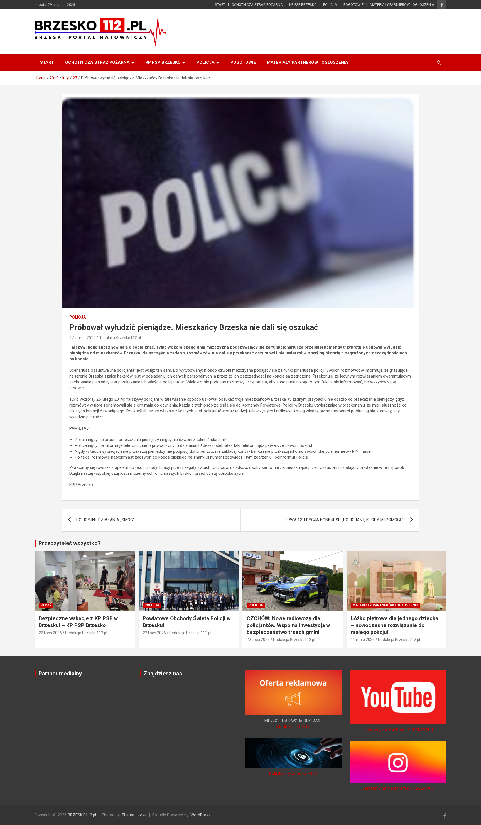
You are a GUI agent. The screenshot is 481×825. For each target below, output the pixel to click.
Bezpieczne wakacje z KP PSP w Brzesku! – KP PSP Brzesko (78, 621)
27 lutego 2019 (82, 338)
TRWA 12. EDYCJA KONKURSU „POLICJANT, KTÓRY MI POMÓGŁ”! (345, 519)
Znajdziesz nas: (164, 673)
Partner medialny (60, 673)
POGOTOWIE (353, 5)
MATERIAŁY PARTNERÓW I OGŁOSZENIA (402, 5)
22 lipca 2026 (50, 633)
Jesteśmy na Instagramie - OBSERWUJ (398, 788)
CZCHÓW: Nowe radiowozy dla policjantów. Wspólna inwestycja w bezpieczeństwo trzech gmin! (288, 625)
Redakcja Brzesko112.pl (120, 338)
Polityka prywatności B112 (293, 773)
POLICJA (330, 5)
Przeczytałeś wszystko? (69, 543)
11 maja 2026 (363, 639)
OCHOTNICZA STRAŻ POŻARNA (257, 5)
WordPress (200, 814)
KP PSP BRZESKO (303, 5)
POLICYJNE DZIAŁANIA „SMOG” (105, 519)
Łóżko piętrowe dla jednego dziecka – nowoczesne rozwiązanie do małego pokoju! (394, 625)
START (220, 5)
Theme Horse (134, 814)
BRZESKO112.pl (82, 814)
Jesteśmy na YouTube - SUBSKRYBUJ (398, 730)
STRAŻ (45, 605)
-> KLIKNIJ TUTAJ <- (293, 726)
